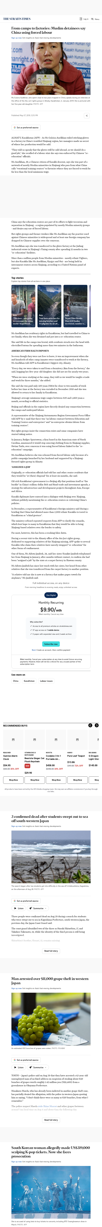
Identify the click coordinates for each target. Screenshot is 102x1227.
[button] (84, 19)
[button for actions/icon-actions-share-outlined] (87, 115)
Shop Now (13, 780)
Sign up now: (16, 37)
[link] (16, 19)
